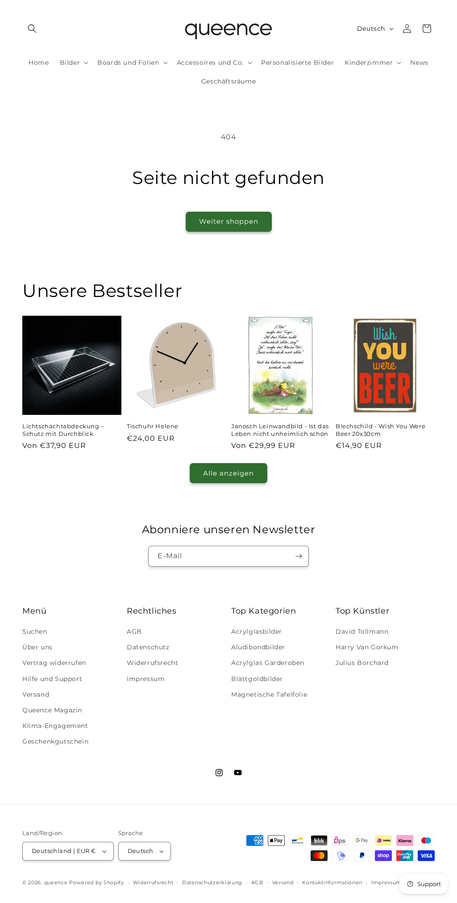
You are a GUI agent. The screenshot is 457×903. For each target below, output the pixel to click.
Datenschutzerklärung (212, 882)
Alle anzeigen (228, 473)
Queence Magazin (52, 710)
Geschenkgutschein (55, 741)
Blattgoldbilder (257, 679)
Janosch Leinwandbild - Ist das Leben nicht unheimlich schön (280, 429)
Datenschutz (148, 647)
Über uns (37, 647)
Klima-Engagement (55, 726)
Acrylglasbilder (256, 631)
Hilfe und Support (52, 679)
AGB (134, 631)
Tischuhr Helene (153, 426)
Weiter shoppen (228, 221)
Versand (35, 694)
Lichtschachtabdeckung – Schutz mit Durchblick (63, 429)
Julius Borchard (362, 663)
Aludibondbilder (258, 647)
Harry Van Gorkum (367, 647)
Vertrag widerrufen (54, 663)
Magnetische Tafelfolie (269, 694)
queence (56, 882)
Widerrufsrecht (152, 663)
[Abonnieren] (298, 556)
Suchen (34, 631)
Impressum (146, 679)
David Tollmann (362, 631)
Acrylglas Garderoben (267, 663)
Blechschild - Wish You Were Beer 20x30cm (380, 429)
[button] (32, 28)
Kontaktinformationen (332, 882)
